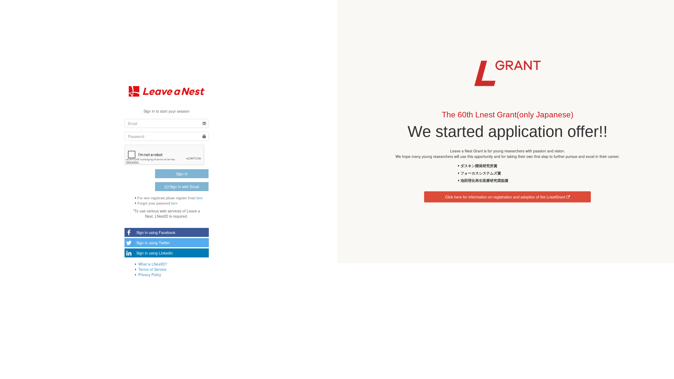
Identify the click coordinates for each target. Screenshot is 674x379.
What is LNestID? (152, 264)
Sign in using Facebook (155, 232)
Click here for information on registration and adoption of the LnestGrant (505, 197)
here (199, 198)
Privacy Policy (149, 274)
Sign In (182, 173)
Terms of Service (152, 269)
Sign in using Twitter (153, 242)
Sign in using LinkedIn (154, 253)
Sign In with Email (183, 186)
